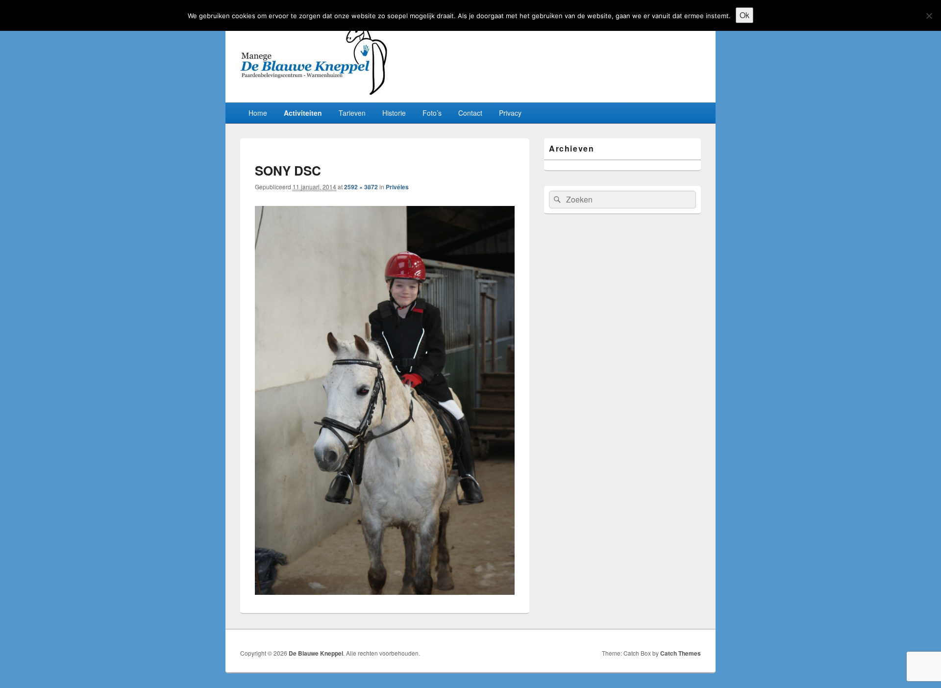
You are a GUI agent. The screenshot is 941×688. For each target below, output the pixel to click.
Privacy (510, 113)
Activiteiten (303, 113)
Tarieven (352, 113)
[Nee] (929, 16)
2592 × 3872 (361, 186)
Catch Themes (680, 653)
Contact (470, 113)
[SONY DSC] (385, 591)
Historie (394, 113)
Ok (744, 15)
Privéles (397, 186)
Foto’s (432, 113)
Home (257, 113)
